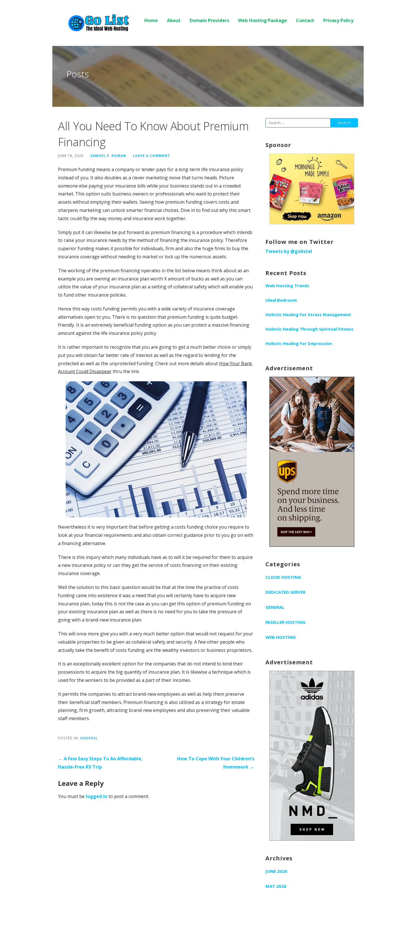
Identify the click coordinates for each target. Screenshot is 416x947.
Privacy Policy (338, 20)
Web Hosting (280, 637)
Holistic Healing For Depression (298, 343)
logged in (96, 796)
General (89, 738)
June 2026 (276, 871)
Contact (305, 20)
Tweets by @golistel (288, 251)
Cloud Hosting (283, 577)
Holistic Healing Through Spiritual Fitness (309, 329)
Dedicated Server (285, 592)
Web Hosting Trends (287, 285)
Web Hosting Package (262, 20)
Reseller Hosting (285, 622)
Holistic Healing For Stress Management (308, 314)
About (174, 20)
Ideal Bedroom (281, 300)
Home (151, 20)
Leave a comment (151, 155)
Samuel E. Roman (108, 155)
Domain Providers (209, 20)
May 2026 (275, 886)
